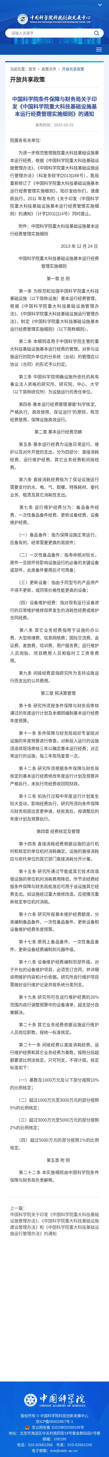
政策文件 (49, 69)
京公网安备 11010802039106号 (58, 1427)
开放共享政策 (73, 69)
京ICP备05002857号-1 (54, 1421)
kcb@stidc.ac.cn (64, 1451)
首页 (32, 69)
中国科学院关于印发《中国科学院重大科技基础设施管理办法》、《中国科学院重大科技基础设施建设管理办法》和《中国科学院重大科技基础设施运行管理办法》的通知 (54, 1224)
